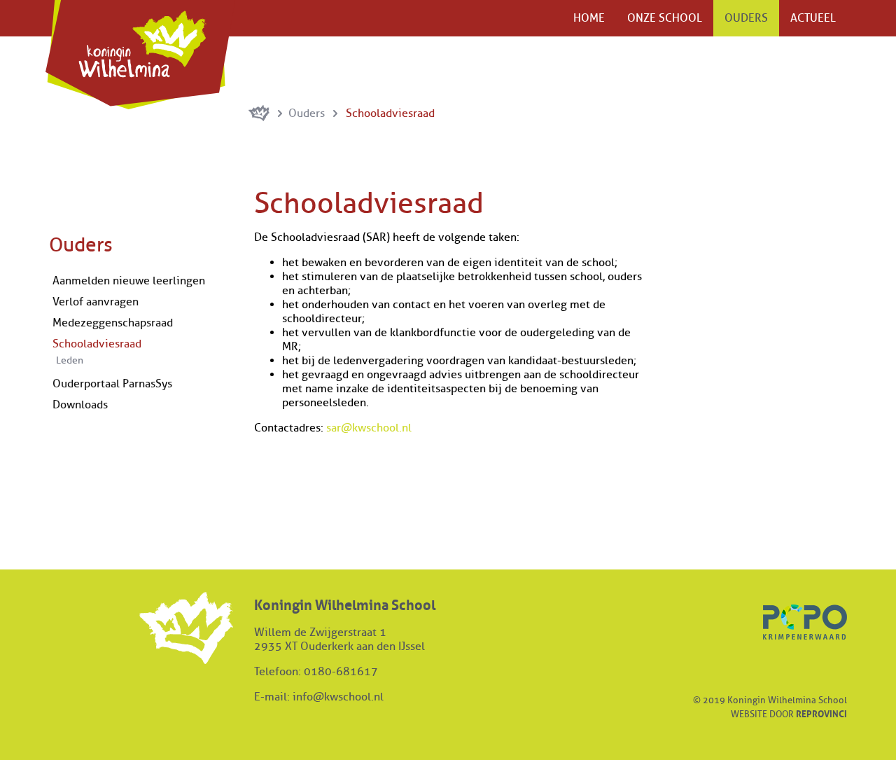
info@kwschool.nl (338, 697)
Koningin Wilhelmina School (140, 54)
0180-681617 (341, 672)
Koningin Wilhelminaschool (259, 113)
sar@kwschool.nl (369, 428)
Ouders (308, 113)
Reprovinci (821, 713)
